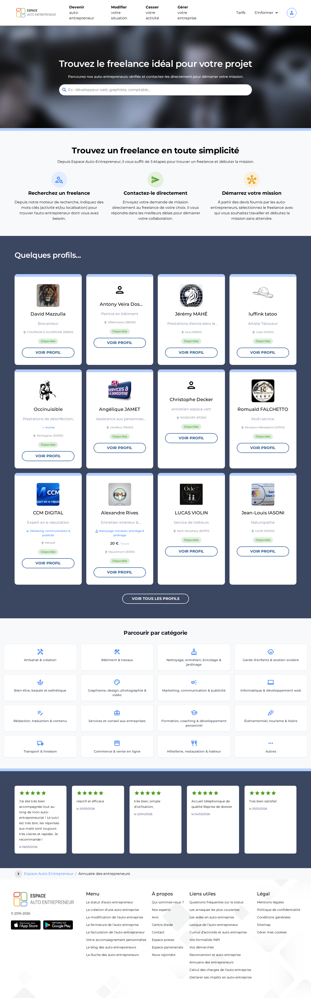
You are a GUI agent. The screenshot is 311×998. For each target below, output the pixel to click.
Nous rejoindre (163, 955)
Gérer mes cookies (272, 932)
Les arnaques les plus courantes (214, 910)
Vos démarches (201, 947)
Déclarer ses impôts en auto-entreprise (220, 977)
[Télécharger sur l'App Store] (26, 925)
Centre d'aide (162, 925)
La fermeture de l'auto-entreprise (112, 925)
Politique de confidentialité (278, 910)
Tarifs (240, 12)
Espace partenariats (167, 947)
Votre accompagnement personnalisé (116, 940)
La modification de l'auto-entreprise (114, 917)
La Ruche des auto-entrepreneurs (112, 955)
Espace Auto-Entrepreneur (49, 874)
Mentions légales (270, 902)
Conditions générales (274, 917)
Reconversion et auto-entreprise (215, 955)
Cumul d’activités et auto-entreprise (218, 932)
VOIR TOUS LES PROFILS (155, 598)
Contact (158, 932)
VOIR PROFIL (48, 352)
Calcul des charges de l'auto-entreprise (220, 970)
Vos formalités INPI (204, 940)
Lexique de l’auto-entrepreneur (213, 925)
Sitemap (263, 925)
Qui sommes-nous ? (168, 902)
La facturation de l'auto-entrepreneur (115, 932)
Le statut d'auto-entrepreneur (109, 902)
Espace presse (163, 940)
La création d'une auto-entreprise (112, 910)
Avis (155, 917)
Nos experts (161, 910)
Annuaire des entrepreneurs (211, 962)
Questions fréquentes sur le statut (216, 902)
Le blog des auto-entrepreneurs (111, 947)
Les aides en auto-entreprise (211, 917)
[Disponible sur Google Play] (58, 925)
